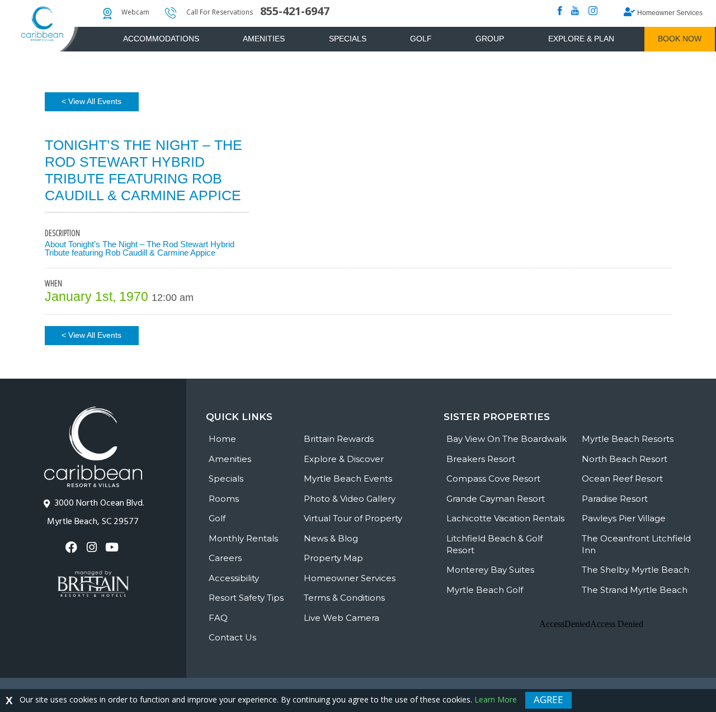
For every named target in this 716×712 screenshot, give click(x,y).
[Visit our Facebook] (73, 547)
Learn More (495, 699)
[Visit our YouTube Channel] (113, 547)
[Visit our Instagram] (93, 547)
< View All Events (91, 101)
